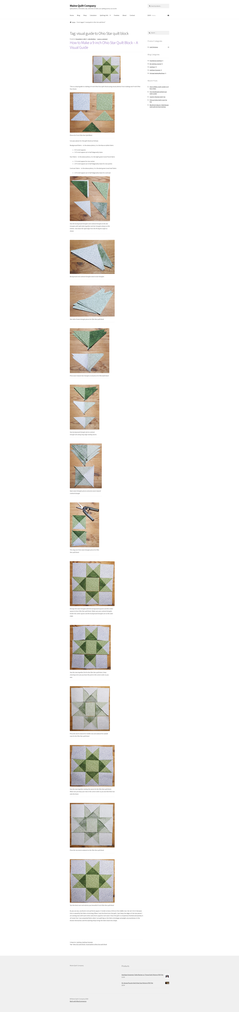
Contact (132, 15)
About (125, 15)
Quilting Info (104, 15)
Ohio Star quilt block (79, 944)
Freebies (116, 15)
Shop (85, 15)
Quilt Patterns (154, 47)
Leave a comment (102, 39)
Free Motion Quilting (156, 61)
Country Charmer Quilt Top (157, 97)
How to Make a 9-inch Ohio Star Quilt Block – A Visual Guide (104, 45)
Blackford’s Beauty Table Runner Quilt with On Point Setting (159, 106)
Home (72, 15)
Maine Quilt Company (83, 6)
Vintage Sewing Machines (157, 73)
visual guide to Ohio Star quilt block (96, 944)
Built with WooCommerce (78, 1001)
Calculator (93, 15)
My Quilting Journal (155, 64)
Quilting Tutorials (87, 942)
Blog (78, 15)
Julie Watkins (92, 39)
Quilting (79, 942)
